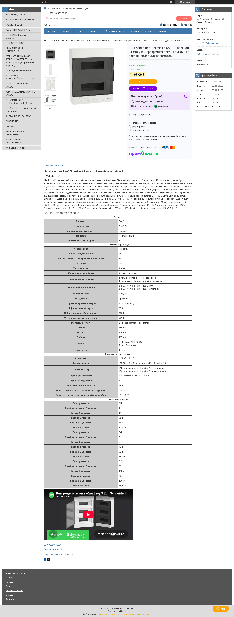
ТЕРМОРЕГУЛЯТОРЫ (16, 43)
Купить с (137, 88)
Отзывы (9, 595)
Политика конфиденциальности (136, 614)
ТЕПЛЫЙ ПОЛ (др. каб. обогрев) (16, 36)
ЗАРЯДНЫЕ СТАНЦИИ (16, 147)
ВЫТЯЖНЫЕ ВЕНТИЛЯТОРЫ (19, 116)
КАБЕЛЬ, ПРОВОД (14, 24)
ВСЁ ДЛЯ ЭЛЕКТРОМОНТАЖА (20, 19)
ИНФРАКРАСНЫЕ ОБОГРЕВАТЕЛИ (14, 141)
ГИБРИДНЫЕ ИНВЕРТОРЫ (18, 70)
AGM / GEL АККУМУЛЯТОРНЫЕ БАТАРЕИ (20, 93)
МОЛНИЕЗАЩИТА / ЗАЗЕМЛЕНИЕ (15, 133)
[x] (48, 559)
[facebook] (45, 559)
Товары (65, 31)
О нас (80, 31)
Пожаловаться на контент (109, 614)
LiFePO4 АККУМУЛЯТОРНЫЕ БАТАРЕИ (19, 85)
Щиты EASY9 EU (60, 40)
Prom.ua (131, 608)
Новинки (162, 31)
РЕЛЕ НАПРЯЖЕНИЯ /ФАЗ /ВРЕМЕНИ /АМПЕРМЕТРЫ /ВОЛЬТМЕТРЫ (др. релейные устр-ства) (20, 61)
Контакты (94, 31)
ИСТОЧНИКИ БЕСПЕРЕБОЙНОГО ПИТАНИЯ (20, 77)
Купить (143, 81)
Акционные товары (141, 31)
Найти (184, 18)
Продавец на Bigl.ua (117, 611)
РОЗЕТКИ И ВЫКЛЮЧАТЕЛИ (19, 29)
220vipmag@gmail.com (208, 53)
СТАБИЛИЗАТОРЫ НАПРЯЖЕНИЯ (14, 50)
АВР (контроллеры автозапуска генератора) (21, 110)
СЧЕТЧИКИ (11, 126)
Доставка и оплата (14, 590)
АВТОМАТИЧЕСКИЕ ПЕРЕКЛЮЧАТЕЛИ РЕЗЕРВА (19, 101)
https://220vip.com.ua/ (207, 43)
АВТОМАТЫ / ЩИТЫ (15, 14)
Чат (223, 608)
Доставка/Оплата (115, 31)
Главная (51, 31)
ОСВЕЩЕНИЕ (12, 121)
